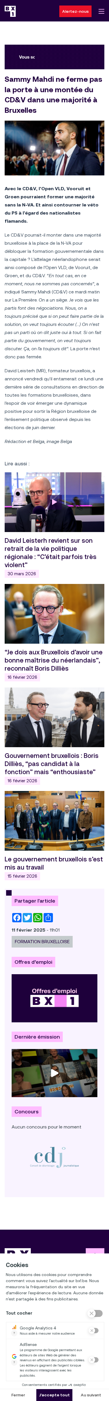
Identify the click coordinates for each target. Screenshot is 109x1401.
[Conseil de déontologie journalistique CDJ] (54, 1157)
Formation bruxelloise (42, 941)
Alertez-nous (75, 11)
